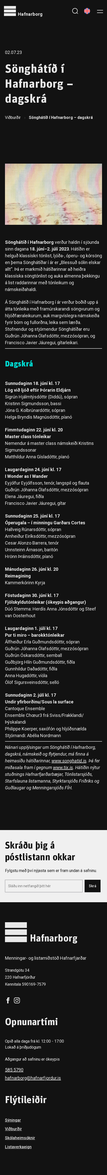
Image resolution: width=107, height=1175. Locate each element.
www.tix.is (63, 767)
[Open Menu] (100, 11)
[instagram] (17, 1000)
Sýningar (13, 1120)
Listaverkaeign (18, 1147)
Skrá (92, 886)
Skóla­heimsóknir (20, 1138)
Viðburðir (13, 117)
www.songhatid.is (69, 760)
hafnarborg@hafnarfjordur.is (33, 1078)
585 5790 (14, 1069)
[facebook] (8, 1000)
